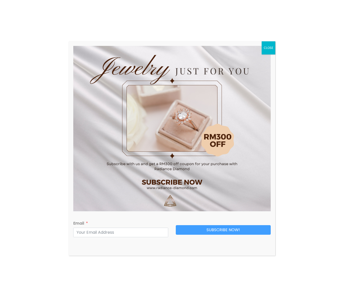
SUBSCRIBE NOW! (223, 230)
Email (78, 223)
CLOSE (268, 48)
